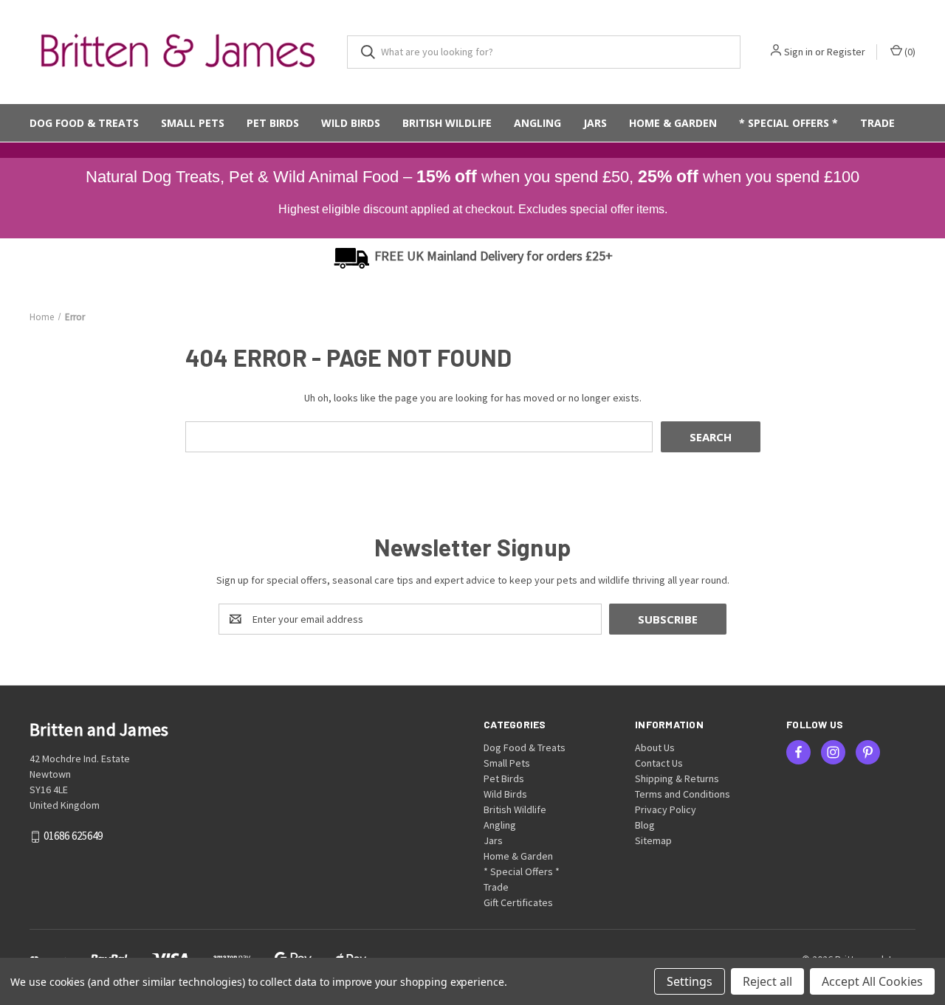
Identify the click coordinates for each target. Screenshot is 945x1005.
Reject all (767, 981)
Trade (877, 123)
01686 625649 (73, 836)
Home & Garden (673, 123)
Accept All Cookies (872, 981)
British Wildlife (447, 123)
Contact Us (659, 763)
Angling (537, 123)
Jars (595, 123)
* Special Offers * (788, 123)
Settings (689, 981)
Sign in (798, 51)
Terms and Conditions (682, 794)
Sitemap (653, 840)
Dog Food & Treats (84, 123)
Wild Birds (350, 123)
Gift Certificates (518, 902)
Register (846, 51)
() (908, 51)
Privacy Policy (665, 809)
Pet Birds (273, 123)
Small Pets (192, 123)
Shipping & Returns (677, 778)
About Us (655, 747)
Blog (645, 825)
